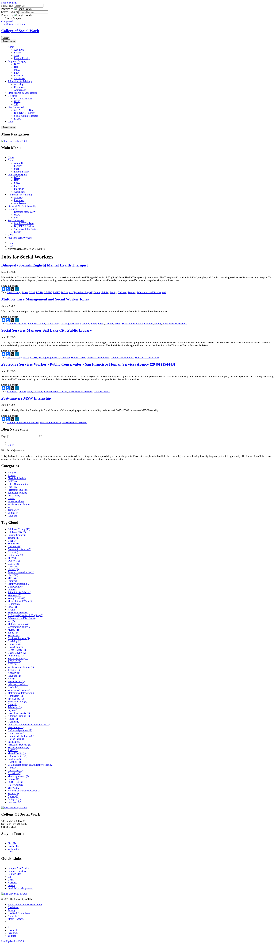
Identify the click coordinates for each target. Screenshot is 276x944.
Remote (13, 779)
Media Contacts (15, 919)
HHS (16, 67)
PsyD (12, 606)
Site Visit (14, 787)
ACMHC (14, 661)
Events (17, 118)
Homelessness (78, 357)
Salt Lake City (14, 357)
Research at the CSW (25, 211)
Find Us (12, 843)
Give (10, 121)
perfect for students (17, 492)
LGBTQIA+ (16, 782)
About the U (14, 916)
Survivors (14, 802)
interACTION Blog (24, 110)
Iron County (15, 655)
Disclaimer (13, 907)
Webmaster (13, 849)
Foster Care (15, 555)
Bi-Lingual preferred (48, 357)
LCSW (39, 292)
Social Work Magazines (26, 115)
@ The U (12, 882)
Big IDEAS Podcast (24, 113)
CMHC (13, 563)
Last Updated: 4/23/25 (12, 941)
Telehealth (15, 707)
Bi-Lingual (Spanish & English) (77, 292)
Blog (10, 246)
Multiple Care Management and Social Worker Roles (45, 299)
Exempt (11, 475)
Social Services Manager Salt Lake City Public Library (46, 330)
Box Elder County (19, 713)
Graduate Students (19, 638)
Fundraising (15, 759)
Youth (13, 543)
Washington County (71, 323)
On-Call (13, 687)
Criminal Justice (102, 391)
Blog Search (7, 450)
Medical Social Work (132, 323)
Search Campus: (9, 12)
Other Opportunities (18, 484)
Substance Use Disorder (149, 292)
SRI (16, 104)
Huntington (15, 695)
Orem (12, 704)
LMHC (48, 292)
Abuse (13, 718)
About (11, 46)
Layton (13, 710)
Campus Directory (17, 871)
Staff (16, 55)
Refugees (14, 799)
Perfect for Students (17, 489)
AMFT (13, 750)
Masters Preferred (18, 747)
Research (12, 95)
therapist (14, 670)
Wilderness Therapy (19, 690)
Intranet (11, 885)
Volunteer (12, 512)
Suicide (13, 793)
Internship (14, 741)
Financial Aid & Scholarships (22, 92)
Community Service (19, 549)
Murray (85, 323)
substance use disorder (19, 504)
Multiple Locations (16, 323)
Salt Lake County (36, 323)
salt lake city (14, 495)
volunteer (12, 515)
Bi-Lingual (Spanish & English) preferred (30, 764)
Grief (12, 540)
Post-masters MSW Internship (26, 398)
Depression (15, 770)
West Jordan (15, 727)
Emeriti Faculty (22, 58)
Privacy (11, 910)
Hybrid (13, 609)
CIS (10, 876)
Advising (18, 84)
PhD (16, 72)
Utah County (13, 292)
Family (113, 292)
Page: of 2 (21, 436)
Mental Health (17, 753)
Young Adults (101, 292)
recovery (14, 672)
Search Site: (7, 5)
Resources (19, 87)
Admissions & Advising (20, 81)
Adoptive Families (19, 716)
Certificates (19, 78)
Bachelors (14, 773)
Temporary (13, 510)
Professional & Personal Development (29, 724)
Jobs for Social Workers (20, 237)
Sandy (94, 323)
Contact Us (13, 846)
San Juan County (18, 658)
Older (10, 444)
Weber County (17, 652)
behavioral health (18, 684)
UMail (11, 879)
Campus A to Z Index (18, 868)
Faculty (18, 52)
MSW (17, 69)
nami (12, 678)
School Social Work (19, 592)
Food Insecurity (17, 701)
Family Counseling (19, 583)
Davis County (16, 647)
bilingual (12, 472)
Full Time (12, 481)
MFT (29, 391)
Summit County (17, 535)
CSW (13, 566)
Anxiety (13, 767)
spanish (11, 498)
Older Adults (16, 784)
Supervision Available (27, 422)
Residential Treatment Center (24, 790)
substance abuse (16, 501)
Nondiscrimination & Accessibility (25, 904)
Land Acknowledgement (20, 888)
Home (11, 157)
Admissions (20, 90)
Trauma (131, 292)
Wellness (14, 721)
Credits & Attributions (19, 913)
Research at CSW (23, 98)
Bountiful (14, 761)
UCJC (17, 101)
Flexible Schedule (17, 478)
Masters (109, 323)
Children (122, 292)
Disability (38, 391)
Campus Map (14, 874)
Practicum (19, 75)
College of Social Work (20, 31)
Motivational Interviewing (22, 693)
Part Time (12, 487)
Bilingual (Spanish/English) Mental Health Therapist (44, 265)
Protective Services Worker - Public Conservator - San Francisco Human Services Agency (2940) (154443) (88, 364)
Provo (25, 292)
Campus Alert (8, 21)
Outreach (65, 357)
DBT (12, 664)
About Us (19, 49)
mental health (16, 681)
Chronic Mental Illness (98, 357)
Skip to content (8, 2)
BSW (17, 64)
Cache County (17, 649)
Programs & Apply (17, 61)
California (12, 391)
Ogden (13, 796)
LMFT (56, 292)
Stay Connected (16, 107)
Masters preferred (18, 776)
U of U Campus (17, 739)
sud (164, 292)
